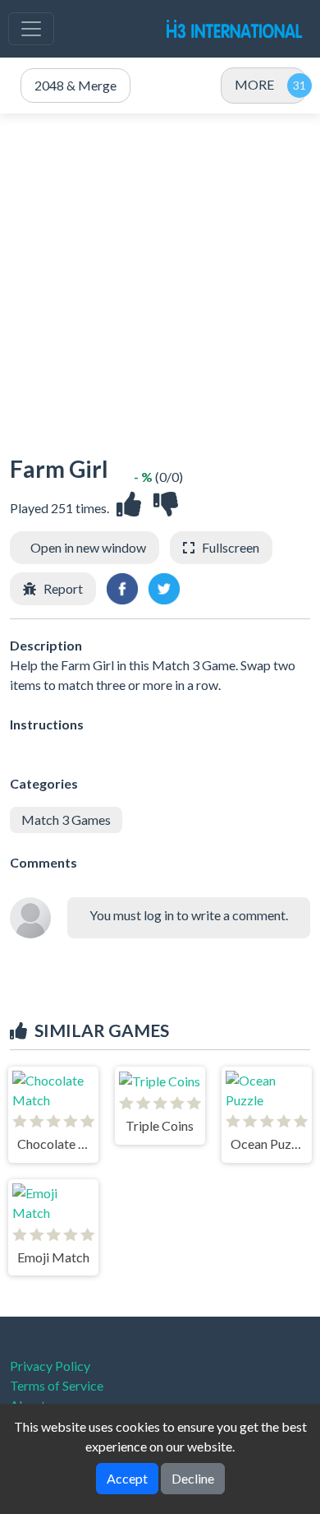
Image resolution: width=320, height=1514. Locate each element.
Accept (127, 1478)
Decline (192, 1478)
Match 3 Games (66, 819)
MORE (254, 84)
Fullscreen (230, 547)
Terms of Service (56, 1385)
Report (63, 588)
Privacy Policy (50, 1365)
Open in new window (88, 547)
